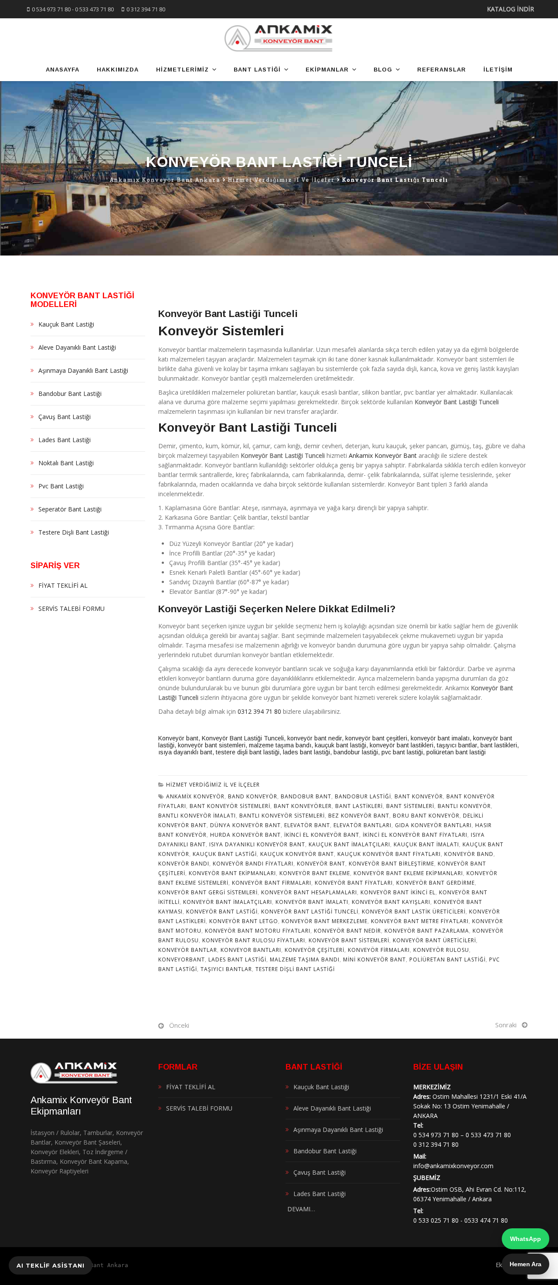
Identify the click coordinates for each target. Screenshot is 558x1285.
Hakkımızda (118, 69)
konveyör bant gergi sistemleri (208, 892)
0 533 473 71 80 (94, 9)
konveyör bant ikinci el (398, 892)
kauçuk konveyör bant (297, 854)
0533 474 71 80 (486, 1220)
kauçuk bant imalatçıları (349, 844)
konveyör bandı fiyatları (253, 863)
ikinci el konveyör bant (321, 834)
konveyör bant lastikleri (401, 745)
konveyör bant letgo (243, 921)
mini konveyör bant (374, 959)
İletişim (498, 69)
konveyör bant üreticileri (434, 940)
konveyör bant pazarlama (426, 930)
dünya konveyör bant (245, 825)
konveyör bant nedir (314, 738)
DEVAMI (298, 1209)
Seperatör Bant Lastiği (70, 509)
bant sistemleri (410, 806)
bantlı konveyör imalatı (197, 815)
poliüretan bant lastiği (456, 752)
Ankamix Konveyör (195, 796)
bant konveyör (419, 796)
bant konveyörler (303, 806)
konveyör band (468, 854)
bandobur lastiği (355, 752)
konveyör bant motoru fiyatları (257, 930)
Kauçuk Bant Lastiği (225, 854)
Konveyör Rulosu (441, 950)
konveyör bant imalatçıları (227, 902)
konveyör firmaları (379, 950)
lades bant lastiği (306, 752)
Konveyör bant (178, 738)
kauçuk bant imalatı (426, 844)
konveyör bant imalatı (440, 738)
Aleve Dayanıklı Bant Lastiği (77, 347)
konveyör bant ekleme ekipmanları (408, 873)
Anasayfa (62, 69)
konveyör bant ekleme (314, 873)
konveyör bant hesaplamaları (309, 892)
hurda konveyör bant (245, 834)
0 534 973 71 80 (51, 9)
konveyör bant (321, 863)
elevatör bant (307, 825)
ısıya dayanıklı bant (185, 752)
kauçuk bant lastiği (340, 745)
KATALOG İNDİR (510, 9)
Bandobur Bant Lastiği (70, 393)
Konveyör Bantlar (187, 950)
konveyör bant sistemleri (211, 745)
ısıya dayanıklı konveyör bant (257, 844)
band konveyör (252, 796)
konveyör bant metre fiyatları (420, 921)
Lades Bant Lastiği (237, 959)
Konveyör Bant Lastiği (222, 911)
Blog (383, 69)
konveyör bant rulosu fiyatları (253, 940)
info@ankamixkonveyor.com (453, 1166)
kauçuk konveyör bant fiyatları (389, 854)
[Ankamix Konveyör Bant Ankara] (279, 38)
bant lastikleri (498, 745)
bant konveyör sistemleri (230, 806)
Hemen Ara (525, 1264)
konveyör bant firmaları (271, 882)
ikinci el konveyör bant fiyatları (415, 834)
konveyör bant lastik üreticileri (414, 911)
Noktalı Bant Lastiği (66, 463)
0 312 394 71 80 (145, 9)
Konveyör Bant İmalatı (312, 902)
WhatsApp (525, 1238)
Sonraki (506, 1024)
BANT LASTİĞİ (257, 69)
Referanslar (441, 69)
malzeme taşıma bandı (280, 745)
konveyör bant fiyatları (354, 882)
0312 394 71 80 (259, 711)
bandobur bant (306, 796)
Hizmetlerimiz (182, 69)
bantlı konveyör (464, 806)
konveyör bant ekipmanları (232, 873)
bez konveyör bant (358, 815)
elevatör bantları (362, 825)
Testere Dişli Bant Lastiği (295, 969)
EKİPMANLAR (327, 69)
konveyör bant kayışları (391, 902)
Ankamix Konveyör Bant (383, 455)
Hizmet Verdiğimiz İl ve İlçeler (213, 784)
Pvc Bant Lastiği (61, 486)
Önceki (179, 1025)
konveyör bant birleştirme (391, 863)
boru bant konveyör (426, 815)
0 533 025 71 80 (436, 1220)
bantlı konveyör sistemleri (282, 815)
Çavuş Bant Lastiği (64, 416)
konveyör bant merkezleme (324, 921)
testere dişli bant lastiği (247, 752)
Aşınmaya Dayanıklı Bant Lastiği (83, 370)
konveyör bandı (183, 863)
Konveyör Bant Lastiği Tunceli (243, 738)
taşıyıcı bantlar (457, 745)
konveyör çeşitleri (314, 950)
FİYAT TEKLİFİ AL (63, 585)
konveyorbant (181, 959)
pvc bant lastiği (402, 752)
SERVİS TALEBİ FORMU (71, 608)
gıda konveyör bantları (433, 825)
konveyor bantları (251, 950)
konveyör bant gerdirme (435, 882)
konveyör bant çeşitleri (376, 738)
